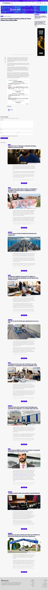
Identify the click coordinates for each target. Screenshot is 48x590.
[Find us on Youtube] (40, 2)
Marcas (12, 3)
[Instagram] (43, 582)
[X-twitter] (42, 582)
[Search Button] (42, 3)
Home (1, 14)
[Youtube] (44, 582)
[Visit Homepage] (6, 3)
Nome (1, 129)
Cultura (9, 144)
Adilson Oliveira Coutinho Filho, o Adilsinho (20, 474)
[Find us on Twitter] (36, 2)
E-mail (1, 132)
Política (3, 14)
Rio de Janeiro (10, 232)
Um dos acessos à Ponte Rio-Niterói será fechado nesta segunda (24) (8, 0)
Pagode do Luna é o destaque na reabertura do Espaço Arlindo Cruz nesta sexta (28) (40, 17)
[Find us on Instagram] (37, 2)
